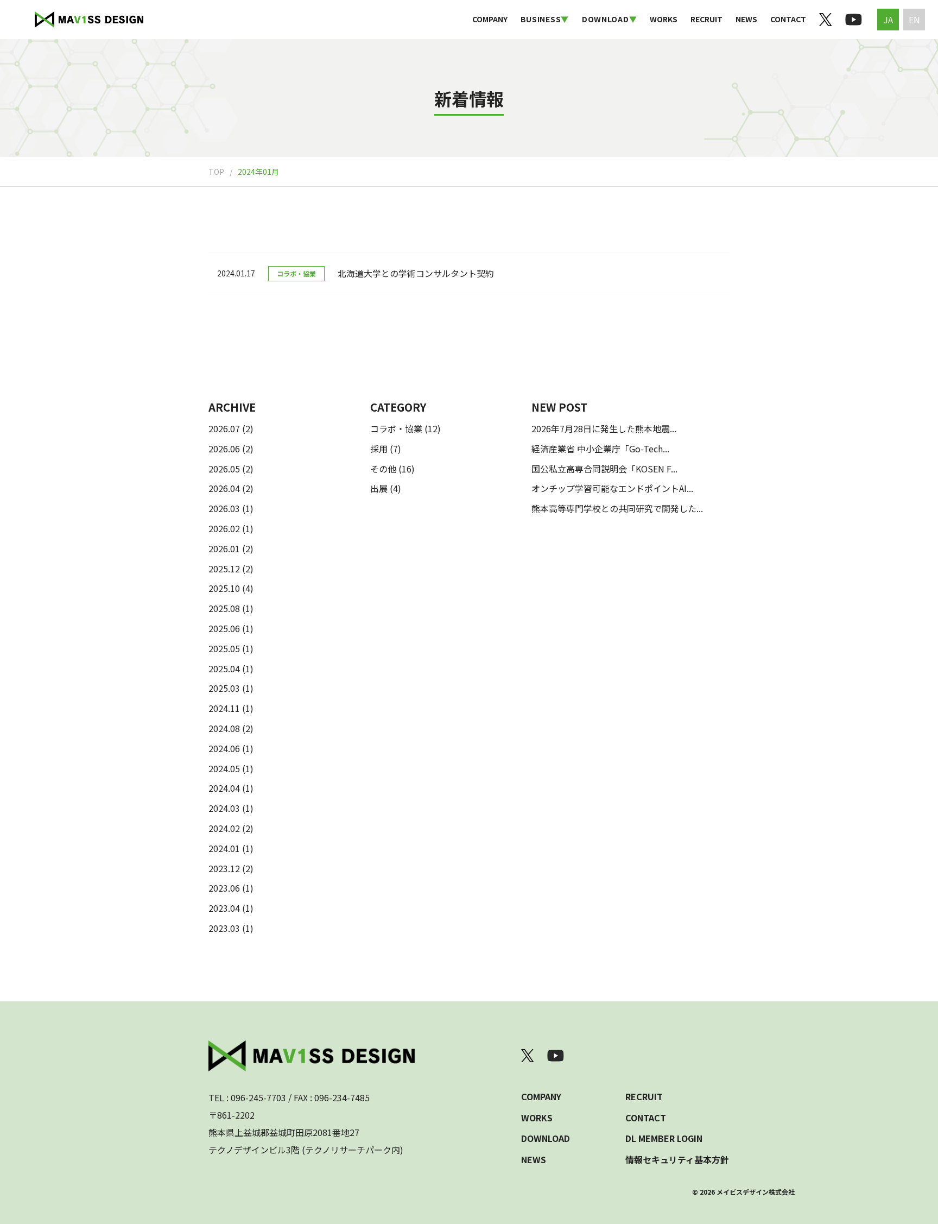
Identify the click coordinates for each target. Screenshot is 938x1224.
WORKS (663, 19)
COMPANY (490, 19)
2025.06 (224, 628)
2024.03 (224, 808)
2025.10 (224, 588)
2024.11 (224, 708)
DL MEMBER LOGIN (663, 1138)
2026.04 (224, 488)
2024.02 (224, 828)
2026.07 (224, 428)
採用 (379, 448)
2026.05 (224, 468)
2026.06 (224, 448)
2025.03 (224, 688)
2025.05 (224, 648)
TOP (216, 171)
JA (888, 19)
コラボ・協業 (396, 428)
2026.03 (224, 508)
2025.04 (224, 668)
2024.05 (224, 768)
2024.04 (224, 787)
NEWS (746, 19)
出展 (379, 488)
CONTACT (788, 19)
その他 (383, 468)
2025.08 (224, 608)
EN (914, 19)
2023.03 (224, 928)
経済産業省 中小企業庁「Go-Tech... (600, 448)
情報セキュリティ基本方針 (677, 1159)
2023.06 (224, 887)
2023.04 (224, 907)
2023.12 (224, 868)
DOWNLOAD (545, 1138)
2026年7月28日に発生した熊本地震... (603, 428)
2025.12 (224, 568)
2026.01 (224, 548)
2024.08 (224, 728)
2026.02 (224, 528)
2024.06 (224, 748)
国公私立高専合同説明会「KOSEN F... (604, 468)
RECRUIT (706, 19)
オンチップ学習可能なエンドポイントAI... (612, 488)
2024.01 (224, 848)
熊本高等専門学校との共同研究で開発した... (617, 508)
